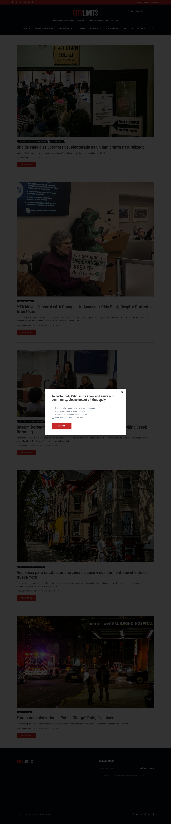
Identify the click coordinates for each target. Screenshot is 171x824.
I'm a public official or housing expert (70, 411)
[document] (85, 412)
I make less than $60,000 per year (69, 417)
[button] (122, 392)
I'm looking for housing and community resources (75, 408)
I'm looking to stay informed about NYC (71, 414)
